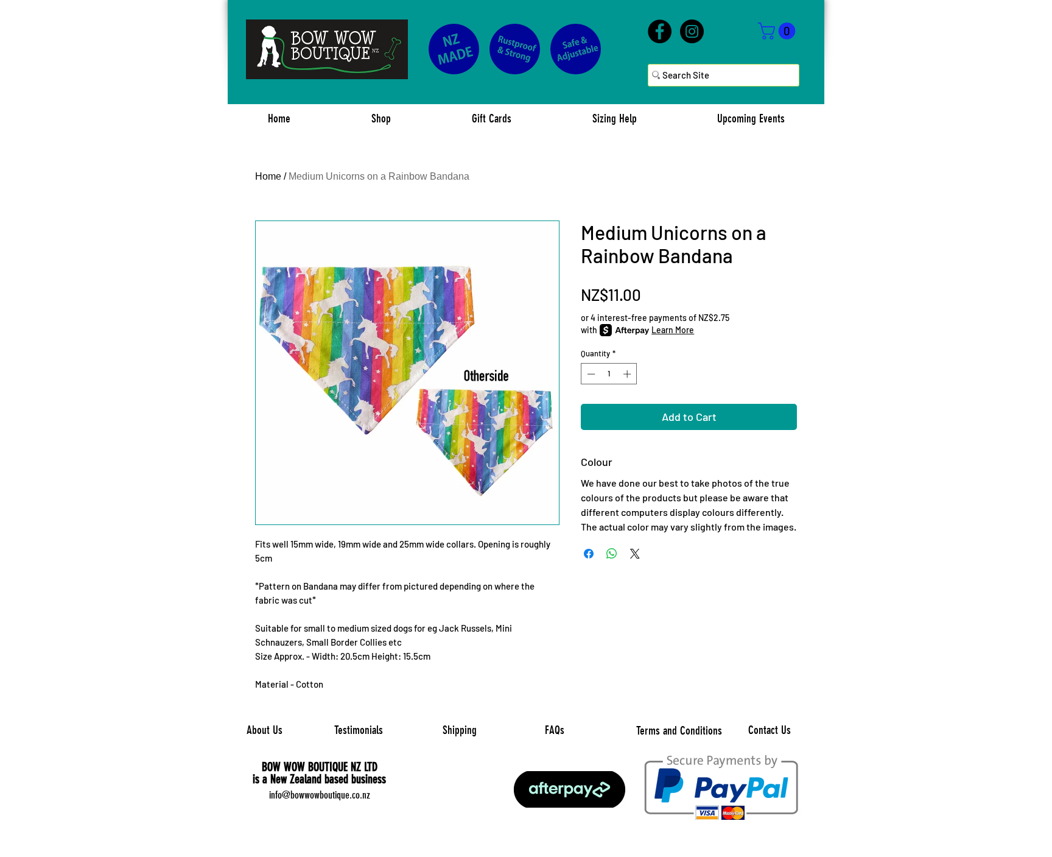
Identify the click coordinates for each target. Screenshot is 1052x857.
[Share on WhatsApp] (612, 553)
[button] (778, 31)
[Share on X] (635, 553)
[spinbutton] (609, 374)
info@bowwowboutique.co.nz (319, 795)
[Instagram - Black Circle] (692, 31)
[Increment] (628, 374)
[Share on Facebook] (588, 553)
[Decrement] (590, 374)
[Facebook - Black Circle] (660, 31)
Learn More (672, 330)
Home (268, 176)
